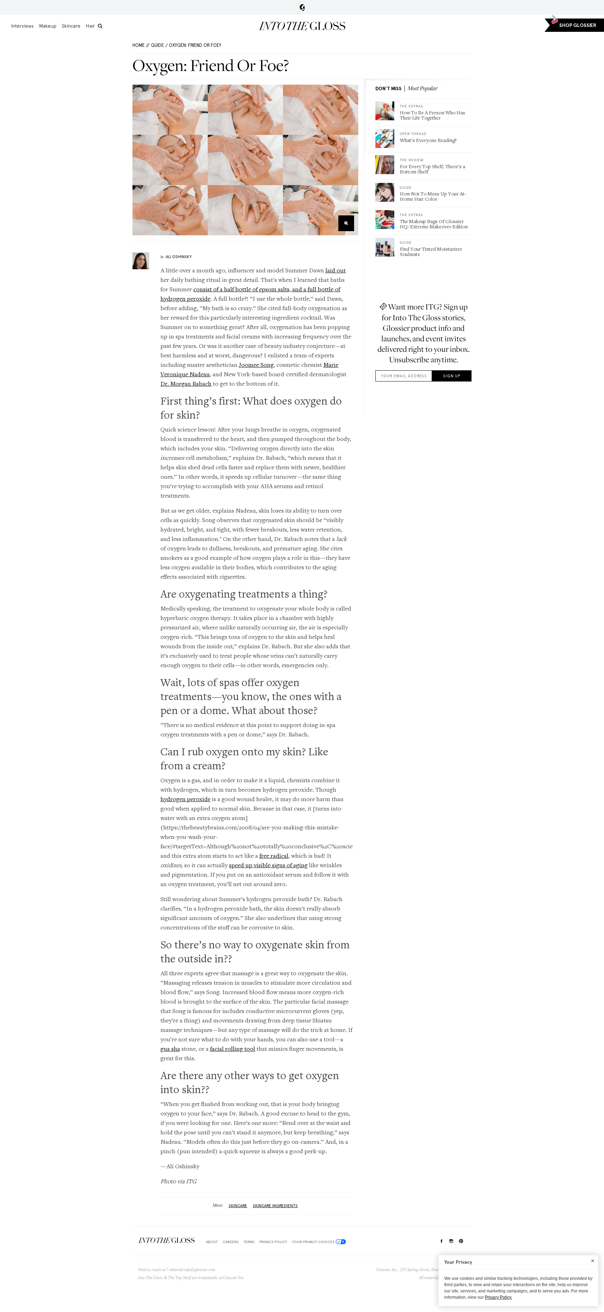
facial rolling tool (232, 1048)
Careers (230, 1242)
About (212, 1242)
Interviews (22, 26)
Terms (249, 1242)
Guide (157, 45)
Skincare (71, 26)
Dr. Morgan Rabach (185, 383)
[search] (100, 26)
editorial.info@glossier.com (192, 1269)
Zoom (346, 223)
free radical (273, 855)
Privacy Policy (273, 1242)
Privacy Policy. (498, 1297)
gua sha (170, 1048)
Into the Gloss (302, 25)
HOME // (141, 45)
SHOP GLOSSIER (577, 25)
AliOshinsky (179, 256)
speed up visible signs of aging (268, 865)
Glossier (302, 7)
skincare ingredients (275, 1205)
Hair (90, 26)
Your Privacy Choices (313, 1242)
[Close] (593, 1260)
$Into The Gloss (166, 1240)
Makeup (47, 26)
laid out (335, 270)
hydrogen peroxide (185, 799)
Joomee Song (256, 365)
